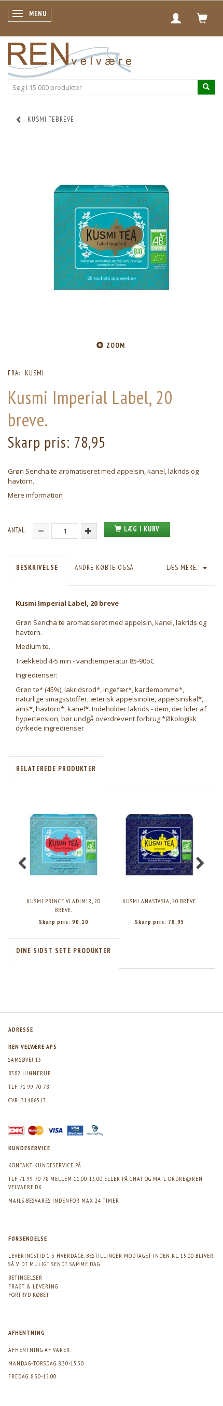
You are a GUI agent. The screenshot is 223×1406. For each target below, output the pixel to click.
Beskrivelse (37, 567)
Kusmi (34, 373)
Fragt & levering (33, 1286)
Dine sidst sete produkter (63, 950)
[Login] (176, 18)
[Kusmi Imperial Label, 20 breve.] (111, 238)
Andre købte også (104, 567)
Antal (17, 530)
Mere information (35, 495)
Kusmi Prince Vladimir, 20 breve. (63, 905)
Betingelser (25, 1277)
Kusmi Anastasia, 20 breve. (159, 901)
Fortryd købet (28, 1294)
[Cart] (202, 18)
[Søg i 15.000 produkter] (206, 87)
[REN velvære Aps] (69, 58)
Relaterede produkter (56, 768)
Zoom (115, 345)
